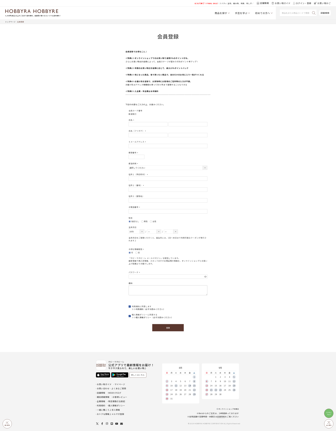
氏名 (132, 120)
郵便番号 (134, 152)
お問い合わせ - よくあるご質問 (111, 388)
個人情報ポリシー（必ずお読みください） (154, 317)
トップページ (10, 22)
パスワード (135, 272)
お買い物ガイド (104, 384)
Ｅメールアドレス (138, 141)
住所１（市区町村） (139, 174)
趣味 (131, 283)
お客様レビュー (119, 397)
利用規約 (101, 405)
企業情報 (101, 401)
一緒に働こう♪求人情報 (108, 409)
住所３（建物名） (136, 196)
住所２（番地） (137, 185)
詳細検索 (325, 12)
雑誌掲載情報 (103, 397)
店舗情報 (221, 416)
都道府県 (134, 163)
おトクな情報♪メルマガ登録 (110, 414)
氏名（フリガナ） (138, 130)
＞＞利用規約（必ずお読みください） (148, 309)
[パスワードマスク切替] (205, 276)
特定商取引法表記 (116, 401)
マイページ (120, 384)
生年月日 (132, 227)
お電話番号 (135, 207)
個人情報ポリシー (116, 405)
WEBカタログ (114, 392)
